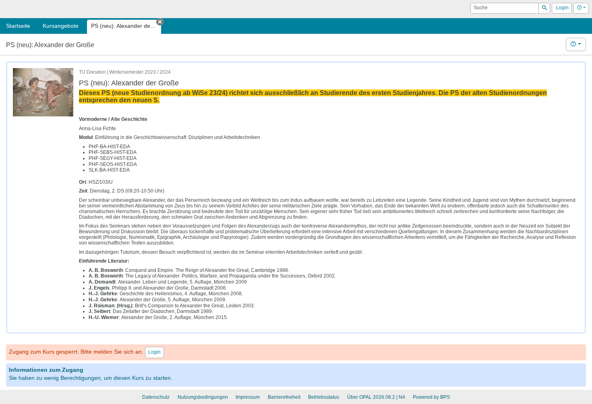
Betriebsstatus (323, 397)
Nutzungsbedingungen (203, 397)
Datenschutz (156, 397)
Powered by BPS (431, 397)
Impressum (248, 397)
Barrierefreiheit (284, 397)
